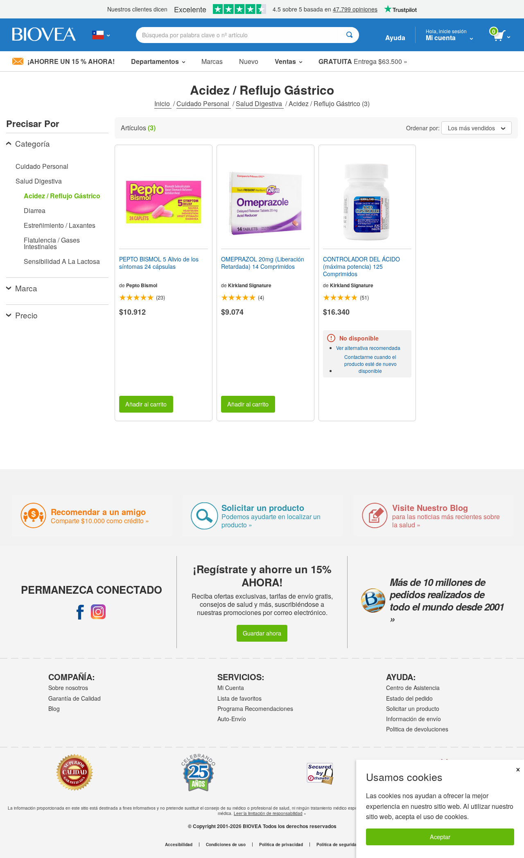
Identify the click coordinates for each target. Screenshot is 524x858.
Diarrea (34, 210)
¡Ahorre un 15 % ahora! (71, 61)
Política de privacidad (281, 844)
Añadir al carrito (146, 403)
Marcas (212, 61)
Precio (26, 314)
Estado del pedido (409, 698)
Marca (26, 287)
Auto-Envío (231, 719)
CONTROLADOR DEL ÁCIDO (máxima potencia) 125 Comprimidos (361, 266)
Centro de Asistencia (413, 687)
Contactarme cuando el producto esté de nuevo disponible (370, 363)
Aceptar (440, 836)
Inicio (163, 103)
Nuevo (248, 61)
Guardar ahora (262, 633)
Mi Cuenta (230, 687)
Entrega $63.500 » (362, 61)
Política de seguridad (337, 844)
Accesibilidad (178, 844)
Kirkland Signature (249, 285)
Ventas (285, 61)
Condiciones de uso (226, 844)
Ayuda (395, 37)
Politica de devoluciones (417, 729)
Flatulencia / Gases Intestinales (52, 243)
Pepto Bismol (141, 285)
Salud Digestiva (260, 103)
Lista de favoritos (239, 698)
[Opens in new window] (80, 612)
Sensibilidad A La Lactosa (62, 261)
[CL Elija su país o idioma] (101, 35)
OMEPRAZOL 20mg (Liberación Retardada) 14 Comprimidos (262, 262)
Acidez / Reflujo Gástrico (62, 195)
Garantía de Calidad (74, 698)
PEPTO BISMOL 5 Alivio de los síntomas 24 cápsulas (159, 262)
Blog (54, 708)
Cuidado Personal (203, 103)
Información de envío (413, 719)
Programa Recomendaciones (255, 708)
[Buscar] (349, 35)
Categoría (32, 143)
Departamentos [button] (155, 61)
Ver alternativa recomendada (368, 347)
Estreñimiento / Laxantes (59, 225)
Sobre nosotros (68, 687)
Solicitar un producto (412, 708)
